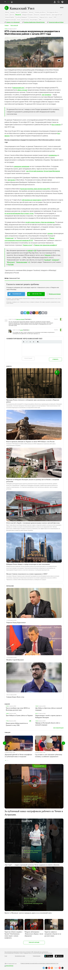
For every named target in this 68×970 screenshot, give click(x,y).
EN (8, 1)
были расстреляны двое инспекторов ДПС (35, 189)
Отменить (55, 359)
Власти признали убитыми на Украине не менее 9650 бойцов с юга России (30, 441)
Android (30, 250)
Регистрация (28, 358)
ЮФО (40, 19)
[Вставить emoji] (37, 341)
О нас (6, 956)
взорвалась (53, 155)
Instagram (55, 260)
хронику (50, 233)
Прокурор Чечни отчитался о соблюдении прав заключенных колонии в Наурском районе (32, 401)
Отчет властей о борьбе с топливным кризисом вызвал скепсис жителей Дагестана (33, 523)
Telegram (47, 255)
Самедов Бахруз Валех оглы (15, 697)
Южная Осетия (25, 19)
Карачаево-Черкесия (45, 14)
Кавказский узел (18, 88)
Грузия (6, 14)
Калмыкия (36, 14)
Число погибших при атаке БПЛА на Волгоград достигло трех (18, 709)
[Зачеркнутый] (33, 341)
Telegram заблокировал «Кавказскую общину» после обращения (34, 934)
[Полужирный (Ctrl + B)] (23, 341)
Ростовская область (33, 17)
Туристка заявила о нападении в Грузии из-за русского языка (53, 934)
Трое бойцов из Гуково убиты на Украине (19, 715)
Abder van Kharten (20, 319)
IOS (35, 250)
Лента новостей (14, 25)
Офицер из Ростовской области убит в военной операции (47, 724)
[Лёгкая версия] (11, 2)
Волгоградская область (52, 12)
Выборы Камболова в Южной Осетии (34, 22)
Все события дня (58, 728)
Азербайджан (24, 12)
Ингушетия (18, 14)
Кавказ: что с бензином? (13, 22)
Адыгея (18, 12)
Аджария (12, 12)
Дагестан (12, 14)
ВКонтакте (11, 262)
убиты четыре (22, 90)
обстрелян (11, 180)
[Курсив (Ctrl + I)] (27, 341)
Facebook (47, 260)
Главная (7, 25)
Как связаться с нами (20, 956)
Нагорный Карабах (9, 17)
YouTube (11, 264)
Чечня (18, 19)
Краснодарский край (57, 14)
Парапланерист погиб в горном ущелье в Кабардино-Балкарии (48, 716)
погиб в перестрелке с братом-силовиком (39, 222)
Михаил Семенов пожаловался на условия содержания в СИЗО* (27, 574)
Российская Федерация (21, 17)
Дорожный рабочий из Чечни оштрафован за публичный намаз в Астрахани (18, 755)
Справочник (9, 238)
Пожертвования (36, 956)
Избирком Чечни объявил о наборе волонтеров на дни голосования (28, 564)
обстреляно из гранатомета (31, 200)
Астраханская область (40, 12)
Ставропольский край (10, 19)
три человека (46, 95)
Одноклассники (21, 262)
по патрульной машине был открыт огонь (19, 213)
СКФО (54, 17)
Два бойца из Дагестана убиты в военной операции (48, 709)
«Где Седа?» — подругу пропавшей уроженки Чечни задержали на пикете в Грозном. (32, 865)
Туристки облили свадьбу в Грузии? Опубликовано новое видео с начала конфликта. (13, 935)
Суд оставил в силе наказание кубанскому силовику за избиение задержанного (48, 755)
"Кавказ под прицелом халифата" (45, 245)
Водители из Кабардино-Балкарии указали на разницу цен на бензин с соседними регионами (32, 480)
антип (21, 330)
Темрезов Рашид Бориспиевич (16, 622)
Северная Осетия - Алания (45, 17)
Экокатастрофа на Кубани (56, 22)
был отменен (56, 124)
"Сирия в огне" (27, 245)
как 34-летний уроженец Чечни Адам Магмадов (43, 171)
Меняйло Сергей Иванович (15, 660)
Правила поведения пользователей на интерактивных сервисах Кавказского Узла (39, 963)
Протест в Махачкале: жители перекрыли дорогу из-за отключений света (28, 913)
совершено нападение (21, 166)
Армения (31, 12)
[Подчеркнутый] (30, 341)
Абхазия (7, 12)
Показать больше (34, 942)
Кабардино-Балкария (27, 14)
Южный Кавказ (33, 19)
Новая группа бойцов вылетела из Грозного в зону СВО (17, 724)
